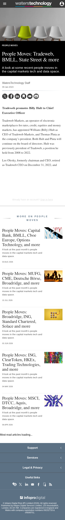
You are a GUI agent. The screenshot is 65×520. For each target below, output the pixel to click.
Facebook (38, 484)
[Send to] (29, 96)
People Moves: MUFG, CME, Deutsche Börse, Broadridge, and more (21, 278)
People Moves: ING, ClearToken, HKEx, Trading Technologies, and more (21, 361)
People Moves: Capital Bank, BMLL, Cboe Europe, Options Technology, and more (21, 237)
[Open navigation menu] (3, 4)
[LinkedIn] (17, 96)
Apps (44, 484)
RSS (50, 484)
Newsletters (32, 484)
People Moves (10, 45)
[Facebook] (11, 96)
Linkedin (26, 484)
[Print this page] (36, 96)
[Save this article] (23, 96)
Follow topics (14, 484)
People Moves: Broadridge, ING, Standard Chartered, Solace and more (19, 318)
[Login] (61, 4)
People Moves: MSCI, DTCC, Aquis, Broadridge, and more (21, 403)
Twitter (20, 484)
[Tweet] (5, 96)
